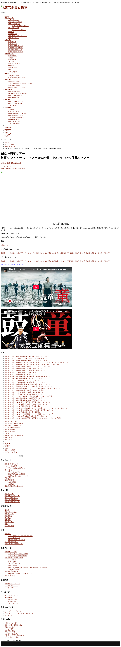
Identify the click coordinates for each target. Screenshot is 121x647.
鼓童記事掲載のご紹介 (15, 52)
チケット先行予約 (14, 85)
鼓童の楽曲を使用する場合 (17, 113)
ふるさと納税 (12, 105)
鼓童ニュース (12, 44)
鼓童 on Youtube (10, 429)
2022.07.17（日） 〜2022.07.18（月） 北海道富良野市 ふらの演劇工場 (28, 396)
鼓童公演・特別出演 (15, 22)
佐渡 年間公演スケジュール (17, 36)
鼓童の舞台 (12, 60)
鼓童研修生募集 (13, 119)
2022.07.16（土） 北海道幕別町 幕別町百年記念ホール (23, 394)
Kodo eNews (12, 601)
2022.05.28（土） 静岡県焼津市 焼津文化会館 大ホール (23, 368)
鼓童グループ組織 (14, 91)
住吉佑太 (28, 253)
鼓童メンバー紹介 (14, 64)
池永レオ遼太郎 (45, 253)
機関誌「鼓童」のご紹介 (16, 87)
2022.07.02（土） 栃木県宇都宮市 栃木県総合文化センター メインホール (29, 384)
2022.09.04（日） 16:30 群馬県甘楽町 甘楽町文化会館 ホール (26, 404)
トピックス (12, 560)
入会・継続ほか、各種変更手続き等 (20, 83)
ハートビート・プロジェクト (14, 611)
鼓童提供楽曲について (15, 48)
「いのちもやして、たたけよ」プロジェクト (20, 613)
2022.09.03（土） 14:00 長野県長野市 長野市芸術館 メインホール (27, 402)
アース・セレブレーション (14, 435)
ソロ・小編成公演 (14, 24)
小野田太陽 (86, 253)
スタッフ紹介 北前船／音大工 (18, 554)
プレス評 (11, 62)
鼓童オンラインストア (15, 101)
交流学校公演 (12, 34)
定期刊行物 (8, 598)
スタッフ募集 (9, 629)
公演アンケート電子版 (12, 427)
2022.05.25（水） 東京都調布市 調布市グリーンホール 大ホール (27, 366)
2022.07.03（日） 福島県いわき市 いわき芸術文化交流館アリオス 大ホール (31, 386)
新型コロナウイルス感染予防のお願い (13, 168)
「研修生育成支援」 (11, 542)
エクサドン (8, 433)
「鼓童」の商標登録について (18, 117)
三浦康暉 (36, 253)
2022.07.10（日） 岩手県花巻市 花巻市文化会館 (24, 390)
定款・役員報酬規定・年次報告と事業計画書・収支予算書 (28, 568)
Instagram (7, 445)
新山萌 (100, 253)
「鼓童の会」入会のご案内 (14, 423)
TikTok (7, 446)
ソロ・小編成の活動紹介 (20, 26)
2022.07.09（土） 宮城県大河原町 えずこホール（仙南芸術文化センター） (32, 388)
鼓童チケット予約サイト (13, 425)
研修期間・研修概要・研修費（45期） (21, 573)
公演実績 (11, 484)
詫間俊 (94, 253)
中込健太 (11, 253)
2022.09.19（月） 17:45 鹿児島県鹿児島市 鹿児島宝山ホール (26, 416)
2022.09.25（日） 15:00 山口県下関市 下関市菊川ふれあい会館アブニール (33, 418)
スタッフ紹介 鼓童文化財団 (17, 556)
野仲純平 (107, 253)
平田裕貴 (70, 261)
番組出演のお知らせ (15, 50)
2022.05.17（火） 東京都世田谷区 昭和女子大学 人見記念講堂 (26, 360)
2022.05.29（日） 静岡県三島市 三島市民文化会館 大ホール (25, 370)
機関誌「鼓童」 (13, 600)
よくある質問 (12, 72)
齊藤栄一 (4, 253)
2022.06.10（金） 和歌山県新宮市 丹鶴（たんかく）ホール (25, 378)
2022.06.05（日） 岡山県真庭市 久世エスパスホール (22, 374)
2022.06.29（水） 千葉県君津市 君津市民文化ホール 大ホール (26, 382)
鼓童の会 (8, 534)
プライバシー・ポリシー (13, 637)
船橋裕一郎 (4, 245)
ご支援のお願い (13, 75)
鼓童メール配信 (10, 450)
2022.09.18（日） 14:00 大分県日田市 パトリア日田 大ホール (29, 414)
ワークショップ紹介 (19, 30)
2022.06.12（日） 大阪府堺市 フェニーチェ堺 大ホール (24, 380)
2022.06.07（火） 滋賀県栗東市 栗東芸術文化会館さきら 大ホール (27, 376)
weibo (6, 448)
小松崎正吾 (19, 253)
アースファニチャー (15, 564)
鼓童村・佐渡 (12, 68)
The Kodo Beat (13, 603)
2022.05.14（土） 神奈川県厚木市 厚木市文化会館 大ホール (26, 356)
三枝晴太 (70, 253)
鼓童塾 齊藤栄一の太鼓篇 (16, 474)
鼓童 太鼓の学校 (13, 97)
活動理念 (11, 66)
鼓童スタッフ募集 (14, 121)
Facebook (7, 443)
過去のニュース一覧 (11, 596)
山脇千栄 (78, 253)
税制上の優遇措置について (17, 77)
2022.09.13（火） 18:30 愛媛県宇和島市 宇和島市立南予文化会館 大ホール (31, 410)
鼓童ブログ (12, 42)
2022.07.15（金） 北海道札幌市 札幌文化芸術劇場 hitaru (24, 392)
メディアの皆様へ (14, 123)
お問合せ (11, 109)
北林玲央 (55, 253)
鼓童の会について (14, 81)
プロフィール (9, 514)
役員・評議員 (12, 566)
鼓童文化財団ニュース (15, 46)
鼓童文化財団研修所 (15, 95)
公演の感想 (12, 482)
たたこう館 (8, 437)
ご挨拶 (10, 58)
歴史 (9, 70)
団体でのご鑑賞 (13, 111)
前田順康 (63, 253)
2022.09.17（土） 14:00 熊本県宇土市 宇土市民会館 (23, 412)
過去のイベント (13, 38)
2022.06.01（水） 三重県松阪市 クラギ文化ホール (22, 372)
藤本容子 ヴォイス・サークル (18, 476)
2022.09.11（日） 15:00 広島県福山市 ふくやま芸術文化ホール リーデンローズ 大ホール (36, 408)
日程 (8, 163)
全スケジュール (13, 20)
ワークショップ (13, 28)
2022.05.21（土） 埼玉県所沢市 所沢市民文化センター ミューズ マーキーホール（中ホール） (36, 362)
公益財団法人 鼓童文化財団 (17, 93)
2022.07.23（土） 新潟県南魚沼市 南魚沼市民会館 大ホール (25, 400)
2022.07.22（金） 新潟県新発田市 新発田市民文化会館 (23, 398)
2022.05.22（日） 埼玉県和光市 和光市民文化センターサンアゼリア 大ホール (32, 364)
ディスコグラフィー (15, 103)
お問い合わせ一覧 (11, 623)
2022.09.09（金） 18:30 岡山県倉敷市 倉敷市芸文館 (23, 406)
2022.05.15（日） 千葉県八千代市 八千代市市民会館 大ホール (26, 358)
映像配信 (11, 32)
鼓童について (12, 56)
